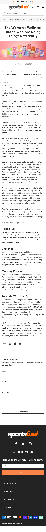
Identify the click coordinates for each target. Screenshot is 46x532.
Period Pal (8, 229)
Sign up (23, 472)
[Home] (23, 435)
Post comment (23, 411)
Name (4, 371)
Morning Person (12, 271)
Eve (13, 72)
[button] (42, 6)
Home (4, 19)
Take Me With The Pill (15, 296)
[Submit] (4, 13)
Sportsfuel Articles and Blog (17, 19)
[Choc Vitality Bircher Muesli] (43, 529)
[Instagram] (30, 444)
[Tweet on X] (10, 343)
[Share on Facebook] (15, 343)
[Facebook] (16, 444)
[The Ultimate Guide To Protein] (3, 529)
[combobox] (23, 13)
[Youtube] (23, 444)
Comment (5, 392)
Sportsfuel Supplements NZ (14, 523)
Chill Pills (7, 248)
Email (4, 381)
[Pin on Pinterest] (20, 343)
